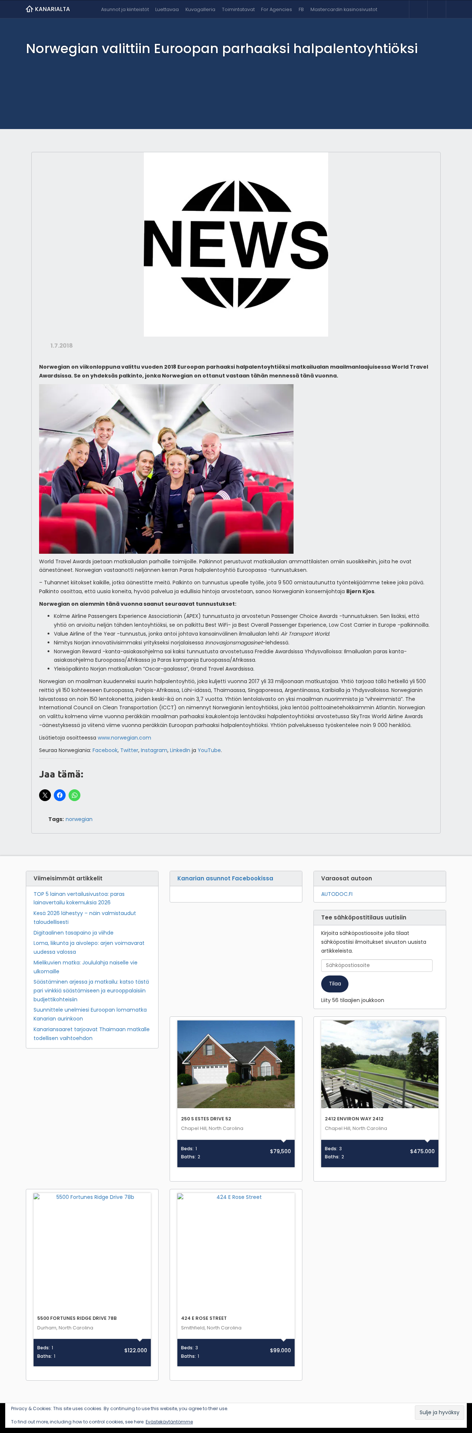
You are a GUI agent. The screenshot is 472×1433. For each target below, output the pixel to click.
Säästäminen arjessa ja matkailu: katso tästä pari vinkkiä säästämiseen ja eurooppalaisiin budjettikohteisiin (91, 990)
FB (301, 9)
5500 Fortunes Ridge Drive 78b (77, 1318)
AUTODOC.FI (337, 894)
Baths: (188, 1157)
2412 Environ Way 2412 (354, 1119)
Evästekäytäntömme (169, 1422)
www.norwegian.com (124, 737)
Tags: (56, 819)
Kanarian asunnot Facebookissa (225, 878)
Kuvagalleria (200, 9)
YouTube (209, 750)
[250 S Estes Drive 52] (236, 1064)
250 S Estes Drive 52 (206, 1119)
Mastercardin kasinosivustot (343, 9)
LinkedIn (180, 750)
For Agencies (276, 9)
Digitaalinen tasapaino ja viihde (74, 932)
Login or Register (418, 9)
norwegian (79, 819)
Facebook (105, 750)
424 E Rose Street (204, 1318)
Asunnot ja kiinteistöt (125, 9)
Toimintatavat (238, 9)
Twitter (129, 750)
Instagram (154, 750)
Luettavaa (167, 9)
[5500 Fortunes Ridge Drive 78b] (92, 1252)
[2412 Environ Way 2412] (379, 1064)
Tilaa (335, 983)
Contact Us (436, 9)
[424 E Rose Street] (236, 1252)
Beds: (187, 1149)
